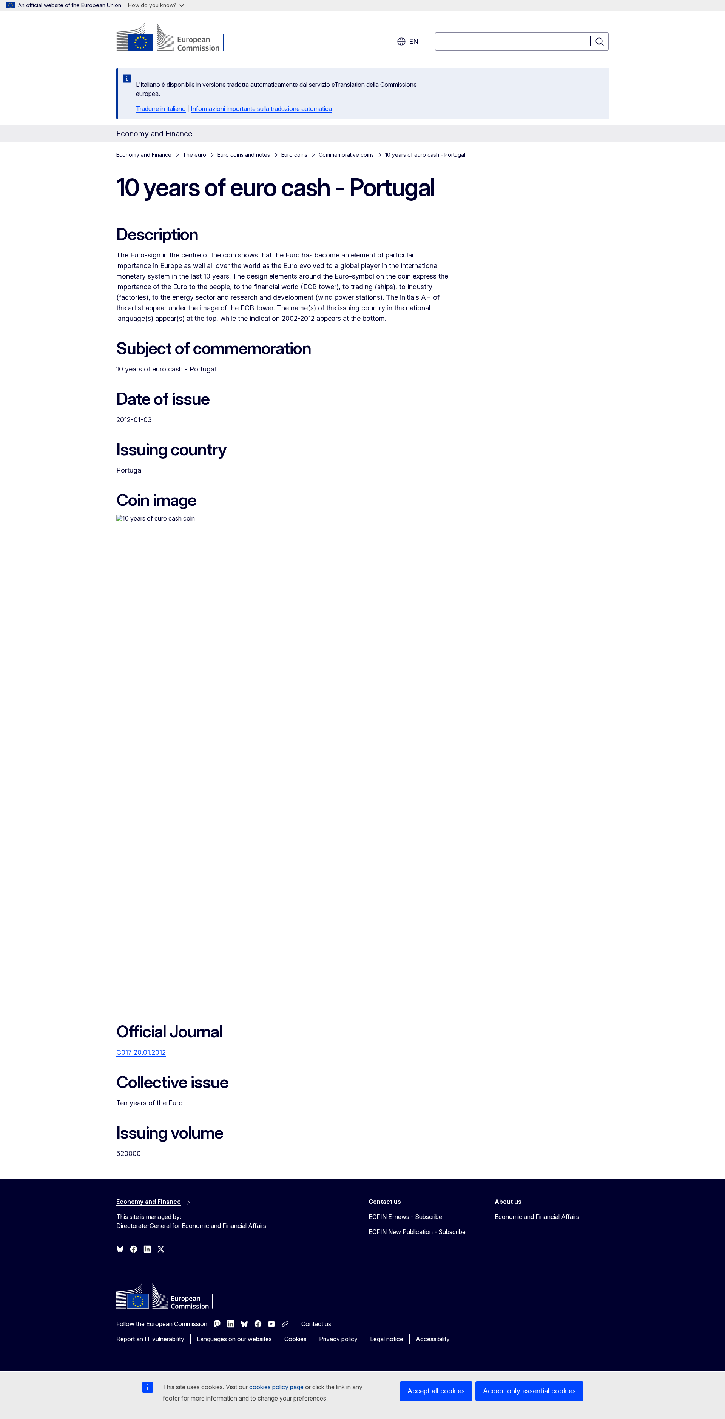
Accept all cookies (436, 1391)
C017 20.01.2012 (141, 1052)
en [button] (413, 41)
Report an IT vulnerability (150, 1339)
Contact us (316, 1324)
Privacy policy (338, 1339)
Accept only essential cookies (529, 1391)
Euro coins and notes (244, 154)
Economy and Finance (143, 154)
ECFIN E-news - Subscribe (405, 1216)
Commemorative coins (346, 154)
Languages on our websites (234, 1339)
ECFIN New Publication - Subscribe (417, 1232)
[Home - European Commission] (177, 38)
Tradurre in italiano (161, 108)
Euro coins (294, 154)
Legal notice (386, 1339)
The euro (194, 154)
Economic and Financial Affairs (537, 1216)
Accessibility (433, 1339)
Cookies (295, 1339)
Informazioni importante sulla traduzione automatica (261, 108)
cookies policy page (276, 1387)
